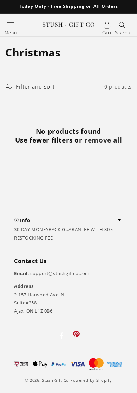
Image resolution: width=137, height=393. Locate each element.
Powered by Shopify (91, 380)
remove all (103, 140)
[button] (10, 25)
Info (25, 220)
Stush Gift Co (55, 380)
